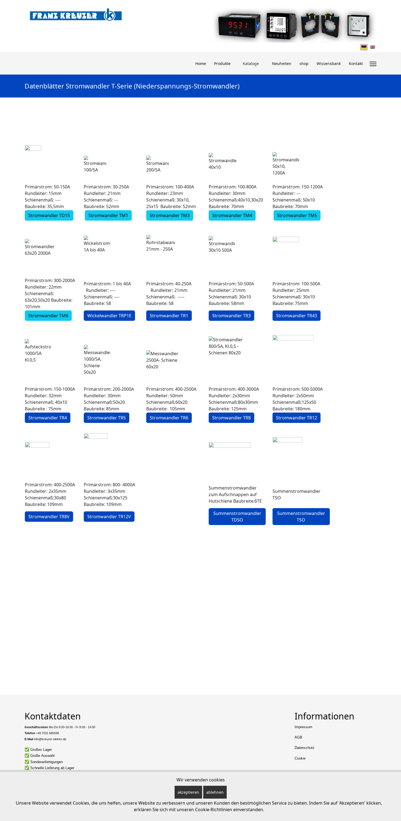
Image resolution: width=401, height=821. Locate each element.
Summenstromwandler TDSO (237, 516)
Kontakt (356, 63)
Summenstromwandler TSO (301, 516)
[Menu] (373, 64)
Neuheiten (281, 63)
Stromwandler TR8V (49, 517)
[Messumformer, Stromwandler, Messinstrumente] (76, 14)
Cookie (300, 758)
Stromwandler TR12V (109, 517)
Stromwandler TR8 (231, 418)
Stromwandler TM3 (170, 215)
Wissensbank (329, 63)
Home (200, 63)
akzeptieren (188, 792)
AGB (298, 737)
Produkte (222, 63)
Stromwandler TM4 (232, 215)
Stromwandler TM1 (108, 215)
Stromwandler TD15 (49, 215)
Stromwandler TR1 (169, 316)
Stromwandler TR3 (231, 316)
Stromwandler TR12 (296, 418)
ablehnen (215, 792)
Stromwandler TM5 (297, 215)
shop (304, 63)
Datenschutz (305, 748)
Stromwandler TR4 (47, 418)
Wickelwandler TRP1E (109, 316)
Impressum (303, 727)
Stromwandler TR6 (169, 418)
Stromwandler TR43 (296, 316)
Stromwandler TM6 (48, 316)
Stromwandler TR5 (106, 418)
